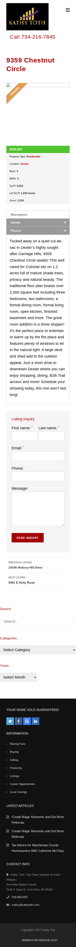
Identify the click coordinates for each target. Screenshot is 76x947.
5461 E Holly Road (21, 580)
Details (15, 222)
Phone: (18, 468)
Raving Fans (17, 743)
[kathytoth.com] (27, 17)
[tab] (38, 214)
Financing (16, 767)
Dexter (25, 163)
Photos (16, 230)
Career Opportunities (22, 784)
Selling (14, 760)
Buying (14, 751)
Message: (20, 488)
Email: (18, 448)
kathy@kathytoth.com (25, 904)
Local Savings (18, 792)
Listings (14, 776)
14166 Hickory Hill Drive (25, 565)
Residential (33, 156)
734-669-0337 (19, 897)
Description (19, 214)
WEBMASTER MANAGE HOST (39, 940)
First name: (22, 428)
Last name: (48, 428)
